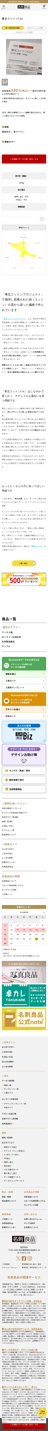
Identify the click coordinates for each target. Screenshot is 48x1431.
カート (44, 8)
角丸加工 (7, 1166)
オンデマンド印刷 (9, 890)
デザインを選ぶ (12, 709)
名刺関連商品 (8, 641)
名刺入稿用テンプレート (11, 808)
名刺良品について (9, 881)
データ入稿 (7, 632)
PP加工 (7, 1158)
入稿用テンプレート (14, 687)
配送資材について (9, 834)
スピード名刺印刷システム (12, 885)
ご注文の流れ (7, 853)
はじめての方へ (8, 849)
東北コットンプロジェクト (15, 319)
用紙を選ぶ (10, 673)
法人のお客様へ (8, 1061)
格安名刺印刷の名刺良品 (16, 1427)
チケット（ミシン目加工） (15, 1151)
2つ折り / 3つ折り (11, 1154)
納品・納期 (6, 1197)
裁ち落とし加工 (10, 1173)
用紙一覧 (7, 1085)
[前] (4, 912)
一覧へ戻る (23, 563)
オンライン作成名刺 (11, 636)
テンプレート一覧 (11, 1089)
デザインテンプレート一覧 (15, 1104)
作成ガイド (10, 716)
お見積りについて (31, 1227)
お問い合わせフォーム (33, 1219)
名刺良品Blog (7, 866)
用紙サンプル (36, 546)
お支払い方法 (7, 826)
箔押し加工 (8, 1162)
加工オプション (8, 1142)
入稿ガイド (10, 680)
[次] (44, 912)
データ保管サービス (12, 1177)
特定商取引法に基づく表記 (31, 1264)
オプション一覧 (8, 830)
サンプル (6, 646)
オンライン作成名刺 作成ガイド (14, 813)
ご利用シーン (7, 894)
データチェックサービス (14, 1181)
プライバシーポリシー (10, 1267)
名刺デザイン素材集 (10, 817)
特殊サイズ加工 (10, 1147)
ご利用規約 (6, 1264)
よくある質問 (7, 858)
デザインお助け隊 (9, 1114)
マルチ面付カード (11, 1169)
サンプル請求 (29, 1223)
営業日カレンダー (9, 862)
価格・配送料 (7, 821)
